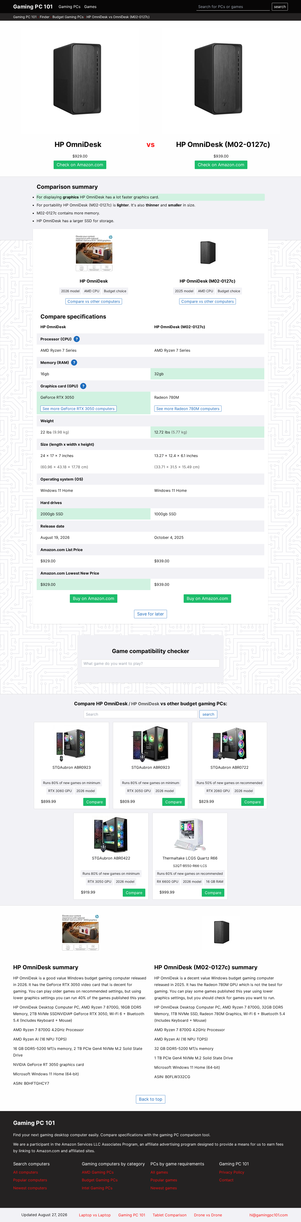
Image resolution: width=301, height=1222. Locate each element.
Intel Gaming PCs (97, 1188)
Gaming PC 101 (25, 17)
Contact (226, 1180)
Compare (94, 802)
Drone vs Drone (208, 1215)
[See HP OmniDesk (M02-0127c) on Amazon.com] (221, 81)
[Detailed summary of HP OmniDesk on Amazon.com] (80, 933)
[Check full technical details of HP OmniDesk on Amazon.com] (93, 253)
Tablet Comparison (169, 1215)
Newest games (163, 1188)
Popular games (163, 1180)
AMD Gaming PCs (98, 1172)
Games (90, 6)
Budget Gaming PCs (67, 17)
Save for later (150, 613)
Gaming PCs (69, 6)
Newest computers (30, 1188)
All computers (25, 1172)
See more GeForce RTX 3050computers (79, 408)
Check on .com (80, 164)
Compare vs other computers (93, 301)
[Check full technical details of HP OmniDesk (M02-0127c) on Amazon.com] (207, 253)
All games (159, 1172)
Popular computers (30, 1180)
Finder (44, 17)
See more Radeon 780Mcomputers (187, 408)
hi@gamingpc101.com (269, 1215)
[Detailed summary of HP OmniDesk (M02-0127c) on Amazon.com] (221, 933)
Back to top (150, 1099)
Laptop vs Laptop (95, 1215)
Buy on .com (93, 598)
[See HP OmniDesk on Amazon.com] (80, 81)
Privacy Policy (231, 1172)
